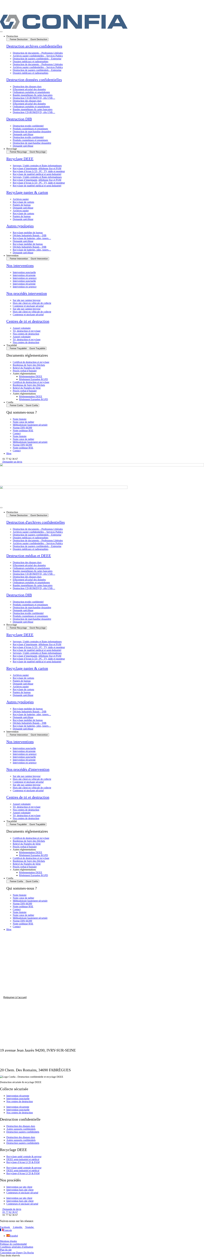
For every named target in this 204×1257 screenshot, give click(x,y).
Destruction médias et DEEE (28, 556)
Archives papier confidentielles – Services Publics (38, 55)
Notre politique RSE (23, 430)
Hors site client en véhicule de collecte (32, 303)
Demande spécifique (23, 134)
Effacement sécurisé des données (29, 89)
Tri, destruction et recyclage (26, 331)
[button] (9, 459)
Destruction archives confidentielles (34, 46)
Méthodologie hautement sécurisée (30, 424)
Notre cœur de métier (23, 422)
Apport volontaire (22, 328)
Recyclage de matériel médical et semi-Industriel (37, 174)
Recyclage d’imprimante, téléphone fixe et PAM (37, 168)
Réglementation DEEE (30, 376)
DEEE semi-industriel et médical (22, 1159)
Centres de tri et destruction (27, 321)
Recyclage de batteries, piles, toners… (32, 238)
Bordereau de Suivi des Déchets (29, 365)
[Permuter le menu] (1, 31)
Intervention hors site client (19, 1189)
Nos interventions (20, 266)
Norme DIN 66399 (22, 427)
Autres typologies (20, 226)
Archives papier (21, 199)
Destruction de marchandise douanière (32, 131)
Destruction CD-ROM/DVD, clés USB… (34, 98)
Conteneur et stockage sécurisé (28, 306)
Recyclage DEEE (19, 159)
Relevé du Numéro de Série (27, 367)
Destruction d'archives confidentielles (35, 522)
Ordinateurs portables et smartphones (31, 92)
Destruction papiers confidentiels (22, 1131)
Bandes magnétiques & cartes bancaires (32, 95)
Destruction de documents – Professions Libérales (38, 53)
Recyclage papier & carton (27, 192)
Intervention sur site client (19, 1187)
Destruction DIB (19, 119)
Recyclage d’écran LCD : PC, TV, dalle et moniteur (39, 171)
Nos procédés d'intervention (27, 769)
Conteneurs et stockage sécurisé (22, 1192)
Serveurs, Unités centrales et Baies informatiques (37, 165)
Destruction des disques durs (27, 86)
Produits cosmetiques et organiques (30, 128)
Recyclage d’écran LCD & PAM (23, 1162)
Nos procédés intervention (26, 293)
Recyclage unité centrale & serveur (23, 1156)
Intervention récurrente (24, 275)
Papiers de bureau (22, 205)
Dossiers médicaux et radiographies (30, 61)
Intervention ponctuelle (24, 272)
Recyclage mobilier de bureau (28, 232)
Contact (17, 433)
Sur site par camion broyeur (26, 300)
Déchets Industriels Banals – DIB (29, 235)
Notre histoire (19, 419)
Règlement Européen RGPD (33, 379)
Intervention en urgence (24, 278)
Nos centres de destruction (26, 333)
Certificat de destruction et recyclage (31, 362)
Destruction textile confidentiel (28, 125)
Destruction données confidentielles (34, 80)
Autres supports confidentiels (21, 1129)
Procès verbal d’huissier (25, 370)
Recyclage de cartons (23, 202)
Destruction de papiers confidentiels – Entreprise (37, 58)
